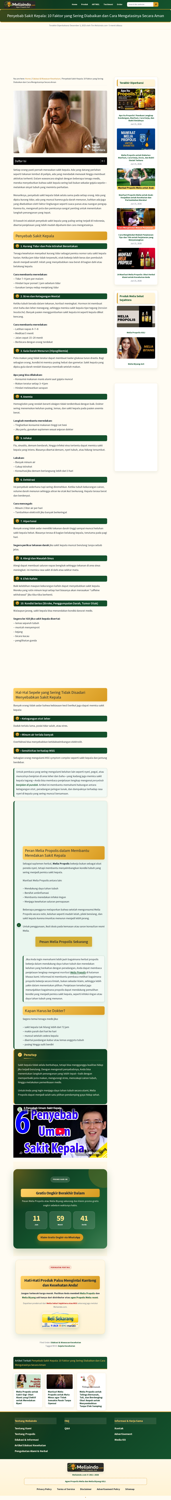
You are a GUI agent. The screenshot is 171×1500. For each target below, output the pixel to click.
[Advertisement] (85, 49)
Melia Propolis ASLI (136, 332)
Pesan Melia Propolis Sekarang (63, 941)
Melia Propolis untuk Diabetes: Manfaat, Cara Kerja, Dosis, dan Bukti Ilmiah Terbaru (136, 157)
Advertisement (123, 1434)
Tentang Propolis (25, 1434)
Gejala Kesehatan (66, 1346)
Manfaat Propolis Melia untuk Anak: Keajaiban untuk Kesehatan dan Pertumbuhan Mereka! (136, 197)
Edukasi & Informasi (27, 1439)
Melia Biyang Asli (136, 364)
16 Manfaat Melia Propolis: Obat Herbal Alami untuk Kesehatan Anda (136, 275)
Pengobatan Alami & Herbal (31, 1451)
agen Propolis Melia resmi (84, 1297)
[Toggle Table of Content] (101, 161)
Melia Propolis (78, 972)
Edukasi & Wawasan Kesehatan (66, 1342)
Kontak (118, 1428)
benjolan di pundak (27, 784)
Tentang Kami (23, 1428)
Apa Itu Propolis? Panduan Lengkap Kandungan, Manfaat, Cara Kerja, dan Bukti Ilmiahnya (136, 118)
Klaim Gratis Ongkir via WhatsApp (60, 1237)
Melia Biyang (29, 1297)
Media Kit (120, 1439)
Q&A (67, 1428)
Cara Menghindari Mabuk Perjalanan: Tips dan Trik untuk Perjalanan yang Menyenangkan (136, 237)
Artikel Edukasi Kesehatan (30, 1445)
